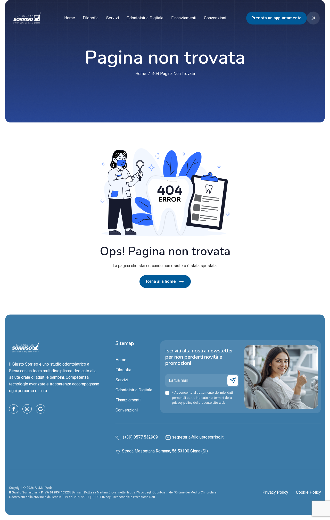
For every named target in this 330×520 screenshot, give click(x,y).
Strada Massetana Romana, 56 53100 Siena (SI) (165, 451)
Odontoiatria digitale (145, 17)
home (140, 73)
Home (69, 17)
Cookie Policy (308, 492)
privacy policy (182, 403)
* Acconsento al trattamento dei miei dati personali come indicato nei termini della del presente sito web (202, 398)
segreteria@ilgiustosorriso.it (198, 437)
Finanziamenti (183, 17)
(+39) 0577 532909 (140, 437)
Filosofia (90, 17)
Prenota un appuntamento (276, 17)
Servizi (112, 17)
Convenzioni (215, 17)
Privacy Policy (275, 492)
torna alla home (161, 281)
